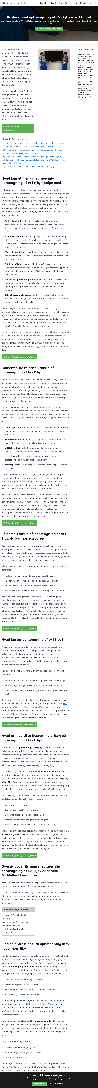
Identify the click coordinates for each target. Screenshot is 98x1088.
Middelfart (30, 1004)
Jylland (53, 3)
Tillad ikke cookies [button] (56, 1084)
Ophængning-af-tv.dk (14, 3)
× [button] (96, 1074)
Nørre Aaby (41, 1004)
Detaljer (69, 1080)
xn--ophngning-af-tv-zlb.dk (45, 841)
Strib (4, 1007)
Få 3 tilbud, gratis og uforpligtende (49, 29)
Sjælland (68, 3)
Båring (51, 1004)
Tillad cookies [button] (39, 1084)
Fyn (60, 3)
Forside (43, 3)
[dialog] (49, 1080)
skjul (26, 139)
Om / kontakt (81, 3)
